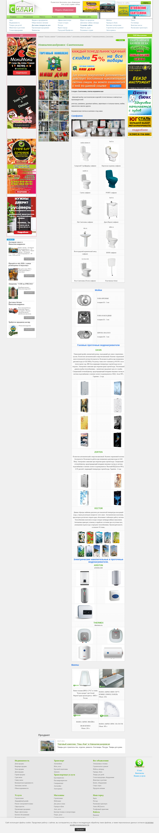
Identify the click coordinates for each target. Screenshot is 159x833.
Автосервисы (111, 30)
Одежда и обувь (112, 23)
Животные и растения (17, 28)
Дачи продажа (19, 772)
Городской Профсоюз (65, 30)
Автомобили (58, 764)
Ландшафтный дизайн (21, 801)
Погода (60, 25)
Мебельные (57, 801)
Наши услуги (139, 776)
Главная (13, 17)
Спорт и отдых (63, 23)
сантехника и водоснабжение (81, 36)
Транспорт (59, 760)
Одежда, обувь (97, 772)
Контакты (139, 773)
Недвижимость (14, 23)
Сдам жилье (18, 777)
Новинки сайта (85, 17)
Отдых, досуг (58, 815)
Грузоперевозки (59, 778)
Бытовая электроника (113, 25)
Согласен (80, 830)
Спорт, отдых (97, 785)
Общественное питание (40, 23)
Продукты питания (99, 788)
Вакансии (96, 815)
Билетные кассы (136, 25)
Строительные (19, 798)
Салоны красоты (59, 817)
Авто (11, 20)
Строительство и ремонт (115, 28)
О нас (139, 770)
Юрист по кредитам (87, 20)
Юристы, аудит (85, 28)
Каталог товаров (50, 36)
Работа (42, 17)
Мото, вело (57, 766)
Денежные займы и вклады (89, 23)
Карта (95, 798)
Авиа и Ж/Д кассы (98, 806)
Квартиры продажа (21, 766)
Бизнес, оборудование (100, 783)
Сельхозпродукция (16, 30)
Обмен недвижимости (21, 788)
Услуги (54, 17)
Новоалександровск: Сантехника (102, 36)
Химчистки (36, 30)
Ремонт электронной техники (24, 804)
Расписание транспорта (139, 28)
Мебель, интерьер (98, 769)
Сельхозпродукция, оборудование (103, 777)
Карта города (62, 28)
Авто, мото (57, 809)
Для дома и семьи (59, 804)
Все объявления (100, 760)
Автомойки (57, 786)
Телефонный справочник (100, 809)
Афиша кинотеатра (64, 20)
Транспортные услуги (64, 775)
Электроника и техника (100, 764)
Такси (133, 20)
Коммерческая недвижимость (24, 783)
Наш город (98, 795)
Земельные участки (21, 785)
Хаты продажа (19, 769)
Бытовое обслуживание (22, 815)
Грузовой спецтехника (61, 769)
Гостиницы (135, 23)
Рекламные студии (86, 30)
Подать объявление (64, 10)
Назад (121, 40)
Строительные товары (64, 36)
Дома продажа (19, 764)
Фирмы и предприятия (40, 20)
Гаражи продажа (20, 775)
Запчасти (56, 772)
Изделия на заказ (20, 817)
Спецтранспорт (58, 783)
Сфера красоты (19, 806)
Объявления (28, 17)
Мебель (109, 20)
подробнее (116, 86)
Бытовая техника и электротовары (64, 812)
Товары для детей (15, 25)
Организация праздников (40, 28)
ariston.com (98, 568)
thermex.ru (98, 625)
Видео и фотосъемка (21, 812)
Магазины (68, 17)
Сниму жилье (19, 780)
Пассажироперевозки (60, 780)
